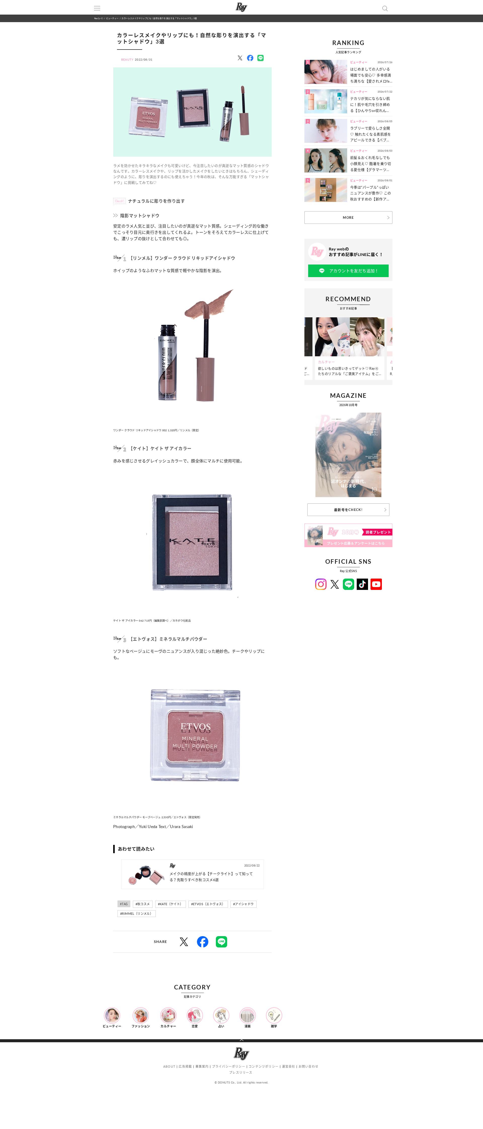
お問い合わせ (308, 1066)
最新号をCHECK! (348, 510)
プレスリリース (240, 1072)
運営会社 (288, 1066)
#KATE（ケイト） (170, 904)
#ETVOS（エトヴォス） (208, 904)
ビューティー (112, 18)
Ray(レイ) (98, 18)
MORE (348, 217)
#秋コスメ (143, 904)
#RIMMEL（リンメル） (136, 913)
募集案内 (202, 1066)
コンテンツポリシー (263, 1066)
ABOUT (169, 1066)
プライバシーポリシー (228, 1066)
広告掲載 (185, 1066)
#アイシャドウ (243, 904)
